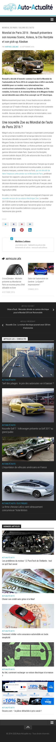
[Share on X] (5, 227)
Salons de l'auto (26, 28)
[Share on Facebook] (13, 227)
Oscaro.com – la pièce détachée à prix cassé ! (22, 711)
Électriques (22, 503)
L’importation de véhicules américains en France (24, 467)
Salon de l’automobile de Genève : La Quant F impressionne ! (38, 281)
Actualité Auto (8, 380)
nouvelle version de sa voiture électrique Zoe (20, 198)
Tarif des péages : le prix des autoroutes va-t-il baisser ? (28, 383)
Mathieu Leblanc (12, 47)
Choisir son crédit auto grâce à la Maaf (18, 599)
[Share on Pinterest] (21, 227)
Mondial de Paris (9, 28)
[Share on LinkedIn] (30, 227)
